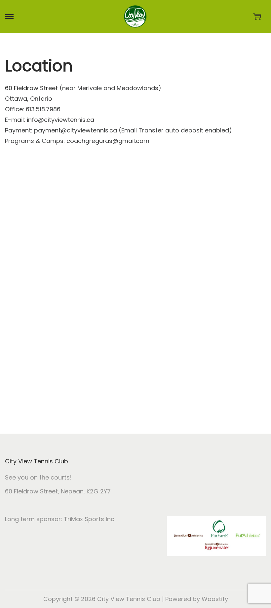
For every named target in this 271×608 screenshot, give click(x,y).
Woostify (215, 599)
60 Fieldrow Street (31, 88)
